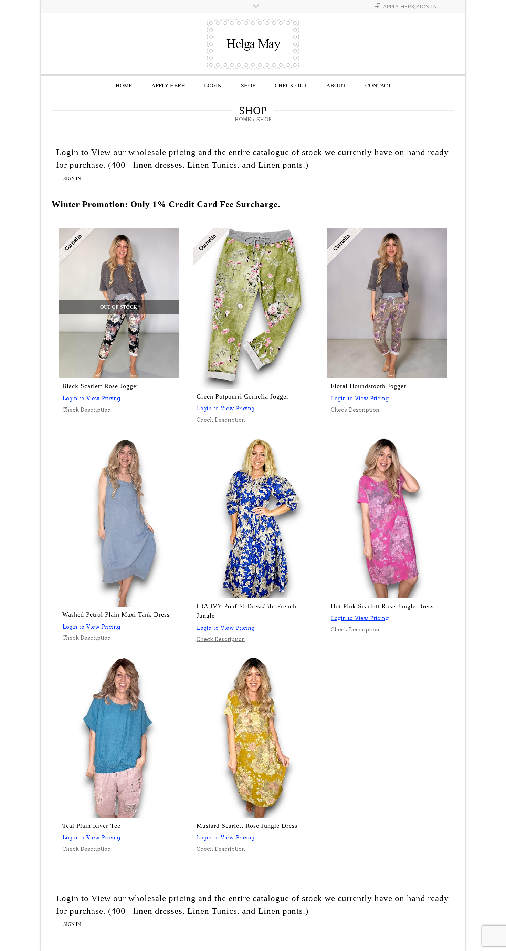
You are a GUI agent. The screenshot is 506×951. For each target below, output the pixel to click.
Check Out (291, 85)
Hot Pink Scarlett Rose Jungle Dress (382, 606)
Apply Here (168, 85)
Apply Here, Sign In (410, 6)
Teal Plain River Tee (91, 825)
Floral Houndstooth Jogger (368, 386)
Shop (248, 85)
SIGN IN (72, 178)
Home (124, 85)
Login (213, 85)
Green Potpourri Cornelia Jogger (243, 396)
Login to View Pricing (91, 398)
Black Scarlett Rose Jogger (100, 386)
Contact (378, 85)
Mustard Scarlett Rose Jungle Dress (247, 825)
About (336, 85)
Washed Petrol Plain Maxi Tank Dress (116, 614)
